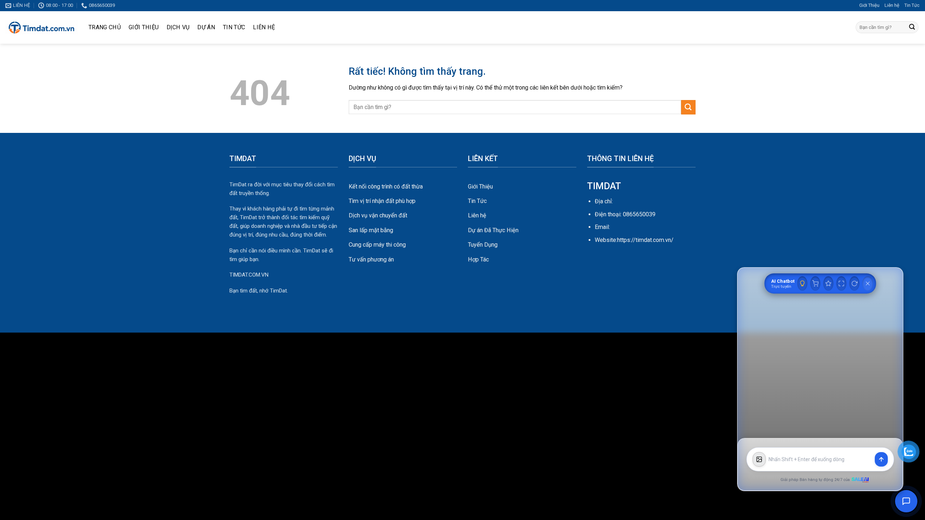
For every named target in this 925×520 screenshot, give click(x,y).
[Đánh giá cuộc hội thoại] (828, 283)
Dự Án (206, 27)
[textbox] (820, 459)
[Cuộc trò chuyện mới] (854, 283)
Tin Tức (912, 5)
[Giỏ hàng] (815, 283)
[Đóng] (867, 283)
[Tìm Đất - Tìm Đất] (41, 27)
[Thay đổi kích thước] (841, 283)
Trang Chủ (105, 27)
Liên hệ (892, 5)
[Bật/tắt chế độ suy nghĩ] (802, 283)
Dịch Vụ (178, 27)
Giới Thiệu (869, 5)
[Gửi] (912, 27)
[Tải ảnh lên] (759, 459)
